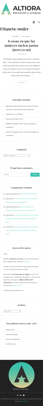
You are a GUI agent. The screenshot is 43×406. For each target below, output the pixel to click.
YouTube (26, 262)
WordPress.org (11, 344)
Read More (21, 83)
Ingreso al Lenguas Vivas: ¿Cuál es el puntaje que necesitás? (22, 134)
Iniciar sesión (10, 330)
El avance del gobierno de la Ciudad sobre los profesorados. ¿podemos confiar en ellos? (22, 218)
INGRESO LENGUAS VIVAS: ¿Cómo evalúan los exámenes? (21, 125)
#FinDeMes (15, 36)
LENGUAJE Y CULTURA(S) (14, 114)
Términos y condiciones (20, 389)
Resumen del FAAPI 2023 (14, 119)
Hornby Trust (16, 285)
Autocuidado (26, 36)
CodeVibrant (24, 401)
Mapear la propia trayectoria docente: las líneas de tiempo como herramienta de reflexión (22, 108)
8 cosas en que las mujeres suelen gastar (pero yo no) (21, 45)
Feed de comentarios (13, 339)
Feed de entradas (12, 335)
